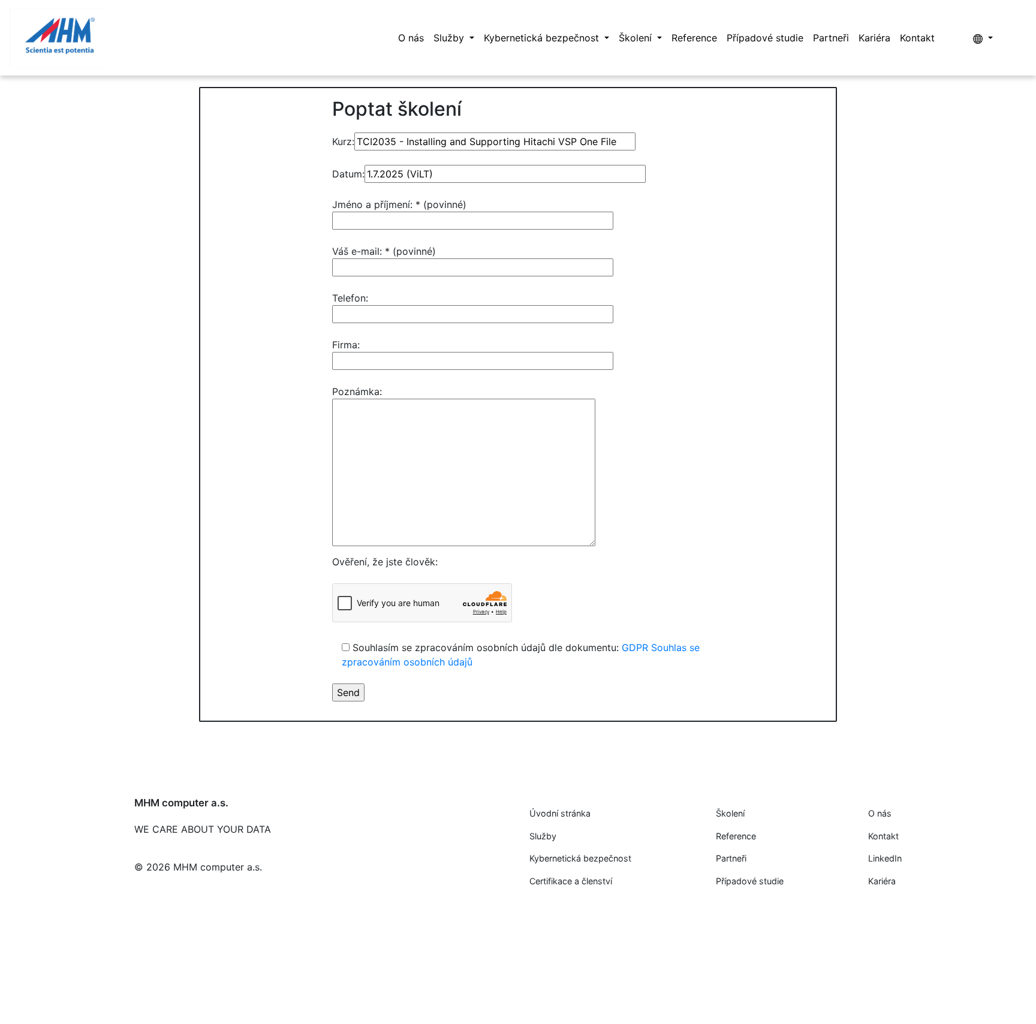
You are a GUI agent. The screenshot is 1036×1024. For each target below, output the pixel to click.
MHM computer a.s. (181, 803)
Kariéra (874, 38)
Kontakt (917, 38)
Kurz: (343, 141)
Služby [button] (450, 38)
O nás (411, 38)
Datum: (348, 174)
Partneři (831, 38)
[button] (983, 38)
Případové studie (765, 38)
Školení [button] (637, 38)
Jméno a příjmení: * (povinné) (399, 204)
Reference (694, 38)
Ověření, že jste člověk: (385, 562)
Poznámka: (357, 391)
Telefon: (350, 298)
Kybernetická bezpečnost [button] (543, 38)
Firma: (346, 345)
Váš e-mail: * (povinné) (384, 251)
